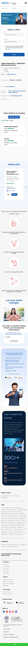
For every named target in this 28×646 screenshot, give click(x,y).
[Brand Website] (16, 611)
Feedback (5, 585)
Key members (6, 566)
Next (25, 187)
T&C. (9, 49)
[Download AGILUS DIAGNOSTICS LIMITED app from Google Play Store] (8, 607)
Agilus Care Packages (8, 583)
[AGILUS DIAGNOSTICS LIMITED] (9, 3)
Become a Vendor (7, 594)
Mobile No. (5, 39)
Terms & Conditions (8, 634)
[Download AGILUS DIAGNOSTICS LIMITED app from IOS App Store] (20, 606)
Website (14, 194)
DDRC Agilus (6, 571)
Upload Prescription (8, 579)
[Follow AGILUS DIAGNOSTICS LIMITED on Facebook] (3, 611)
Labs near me (4, 8)
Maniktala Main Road (6, 496)
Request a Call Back (8, 581)
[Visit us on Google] (7, 611)
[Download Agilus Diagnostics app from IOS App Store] (8, 380)
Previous (2, 187)
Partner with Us (7, 592)
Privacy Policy (6, 629)
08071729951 (11, 190)
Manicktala (16, 496)
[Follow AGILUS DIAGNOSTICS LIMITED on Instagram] (10, 611)
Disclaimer (6, 631)
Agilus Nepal (6, 573)
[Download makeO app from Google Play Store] (19, 380)
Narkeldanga (4, 497)
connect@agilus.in (9, 86)
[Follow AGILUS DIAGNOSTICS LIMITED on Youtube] (13, 611)
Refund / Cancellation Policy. (10, 637)
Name (5, 32)
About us (5, 564)
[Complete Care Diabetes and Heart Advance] (14, 314)
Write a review (14, 117)
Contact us (6, 569)
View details (14, 341)
